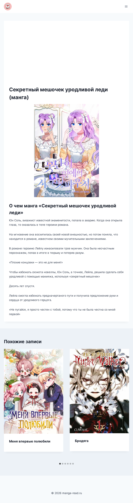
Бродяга (82, 441)
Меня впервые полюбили (29, 441)
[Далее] (123, 405)
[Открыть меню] (126, 6)
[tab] (60, 464)
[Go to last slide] (10, 405)
